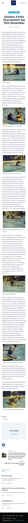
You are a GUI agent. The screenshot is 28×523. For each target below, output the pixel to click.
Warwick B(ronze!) (7, 501)
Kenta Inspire (15, 520)
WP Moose (22, 520)
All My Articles (14, 434)
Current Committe (6, 518)
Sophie (10, 27)
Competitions (12, 12)
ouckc (3, 508)
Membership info (10, 515)
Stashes (22, 515)
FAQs (17, 515)
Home (3, 515)
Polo (18, 12)
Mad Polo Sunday (7, 476)
